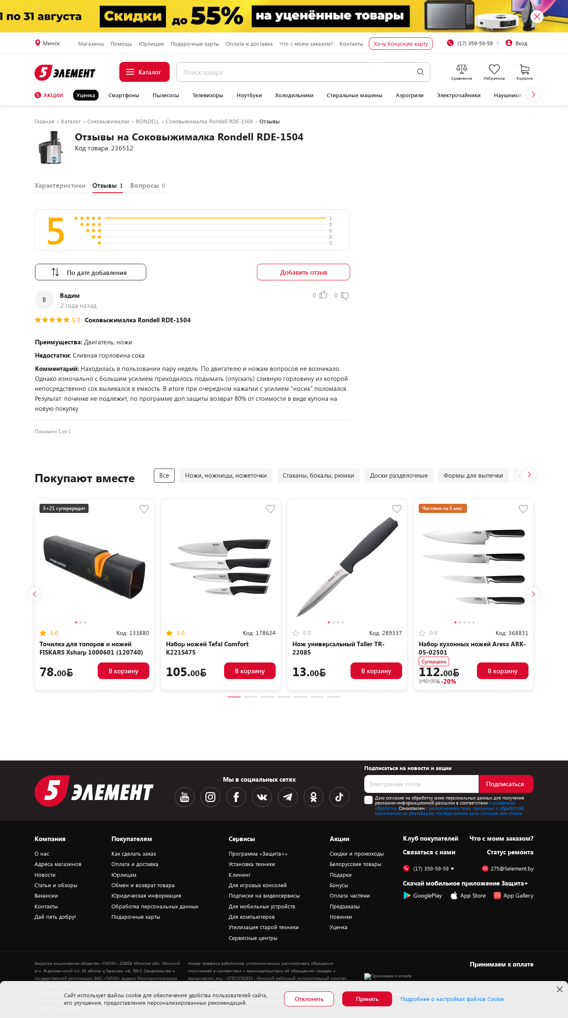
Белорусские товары (355, 864)
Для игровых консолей (258, 885)
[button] (533, 94)
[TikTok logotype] (339, 797)
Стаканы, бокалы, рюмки (318, 475)
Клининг (240, 874)
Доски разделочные (399, 475)
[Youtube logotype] (185, 797)
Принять (367, 999)
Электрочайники (459, 95)
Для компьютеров (252, 916)
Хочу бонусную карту (401, 43)
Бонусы (339, 885)
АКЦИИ (53, 95)
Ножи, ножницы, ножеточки (226, 475)
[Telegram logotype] (288, 797)
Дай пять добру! (55, 916)
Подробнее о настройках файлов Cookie (452, 999)
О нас (42, 853)
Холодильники (294, 95)
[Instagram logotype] (210, 797)
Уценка (86, 95)
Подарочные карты (194, 43)
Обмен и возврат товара (143, 885)
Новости (45, 874)
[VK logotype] (262, 797)
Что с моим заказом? (306, 43)
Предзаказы (345, 906)
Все (164, 475)
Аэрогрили (410, 95)
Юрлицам (151, 43)
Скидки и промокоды (357, 853)
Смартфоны (124, 95)
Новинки (341, 916)
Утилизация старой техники (264, 927)
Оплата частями (350, 895)
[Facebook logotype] (236, 797)
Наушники (507, 95)
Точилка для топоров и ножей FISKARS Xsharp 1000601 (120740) (91, 648)
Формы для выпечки (473, 475)
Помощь (121, 43)
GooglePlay (427, 895)
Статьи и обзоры (56, 885)
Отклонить (309, 999)
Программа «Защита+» (258, 853)
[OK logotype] (314, 797)
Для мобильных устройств (262, 906)
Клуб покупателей (430, 838)
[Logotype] (65, 72)
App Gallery (518, 895)
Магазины (91, 43)
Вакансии (46, 895)
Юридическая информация (146, 895)
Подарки (341, 874)
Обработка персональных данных (154, 906)
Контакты (351, 43)
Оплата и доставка (249, 43)
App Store (473, 895)
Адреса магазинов (58, 864)
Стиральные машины (355, 95)
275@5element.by (512, 868)
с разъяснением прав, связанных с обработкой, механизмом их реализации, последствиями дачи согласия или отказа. (449, 811)
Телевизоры (208, 95)
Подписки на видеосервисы (264, 895)
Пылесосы (166, 95)
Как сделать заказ (133, 853)
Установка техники (252, 864)
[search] (420, 72)
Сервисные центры (253, 938)
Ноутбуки (249, 95)
